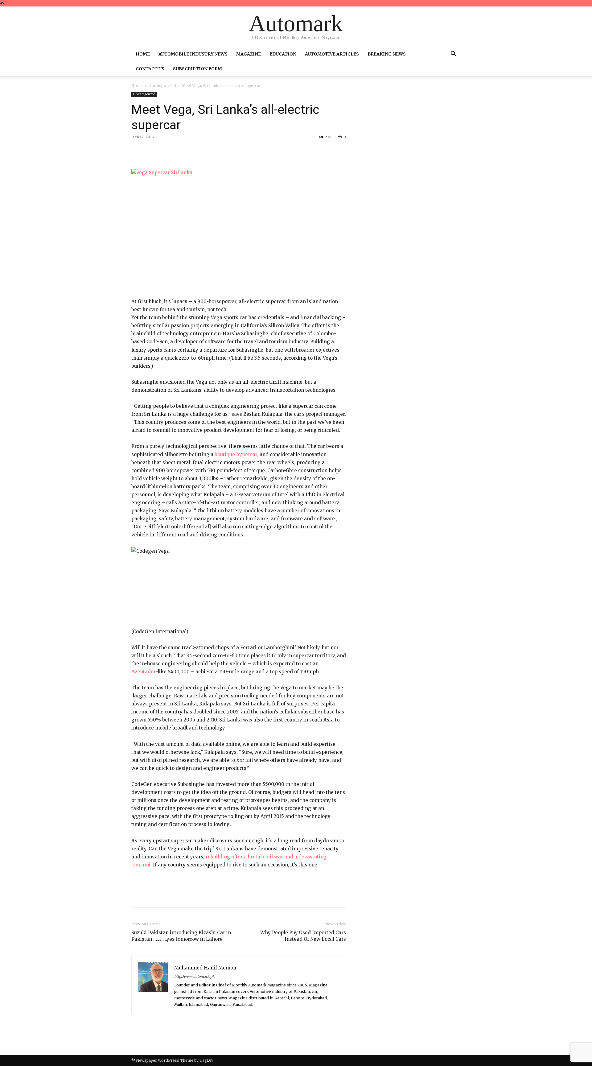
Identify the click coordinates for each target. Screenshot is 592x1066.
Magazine (248, 54)
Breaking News (387, 54)
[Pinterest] (203, 151)
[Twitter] (189, 151)
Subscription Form (197, 69)
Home (143, 54)
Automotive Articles (332, 54)
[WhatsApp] (218, 151)
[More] (232, 151)
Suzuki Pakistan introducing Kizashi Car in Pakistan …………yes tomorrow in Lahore (181, 936)
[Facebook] (175, 151)
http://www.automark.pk (194, 976)
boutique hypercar (236, 454)
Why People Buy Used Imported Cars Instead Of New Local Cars (303, 936)
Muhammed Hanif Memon (205, 968)
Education (282, 54)
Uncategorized (162, 85)
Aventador (143, 672)
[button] (453, 54)
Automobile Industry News (193, 54)
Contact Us (150, 69)
